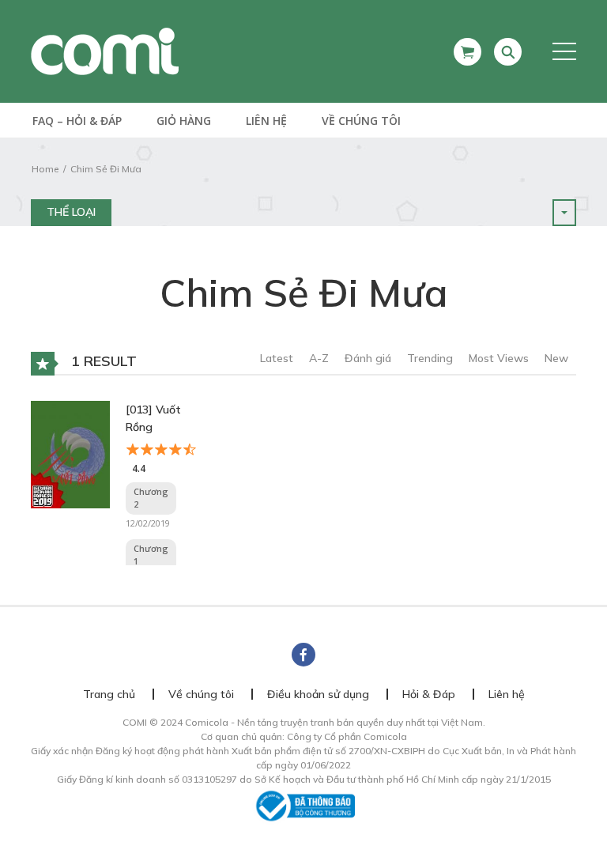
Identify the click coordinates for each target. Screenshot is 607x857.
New (556, 358)
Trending (430, 358)
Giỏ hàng (183, 120)
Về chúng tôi (361, 120)
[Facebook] (303, 654)
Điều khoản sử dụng (318, 694)
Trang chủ (109, 694)
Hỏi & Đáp (428, 694)
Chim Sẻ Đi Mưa (105, 169)
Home (45, 169)
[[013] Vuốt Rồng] (70, 453)
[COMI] (105, 50)
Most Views (499, 358)
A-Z (319, 358)
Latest (276, 358)
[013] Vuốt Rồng (153, 418)
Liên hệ (266, 120)
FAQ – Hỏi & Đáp (77, 120)
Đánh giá (368, 358)
